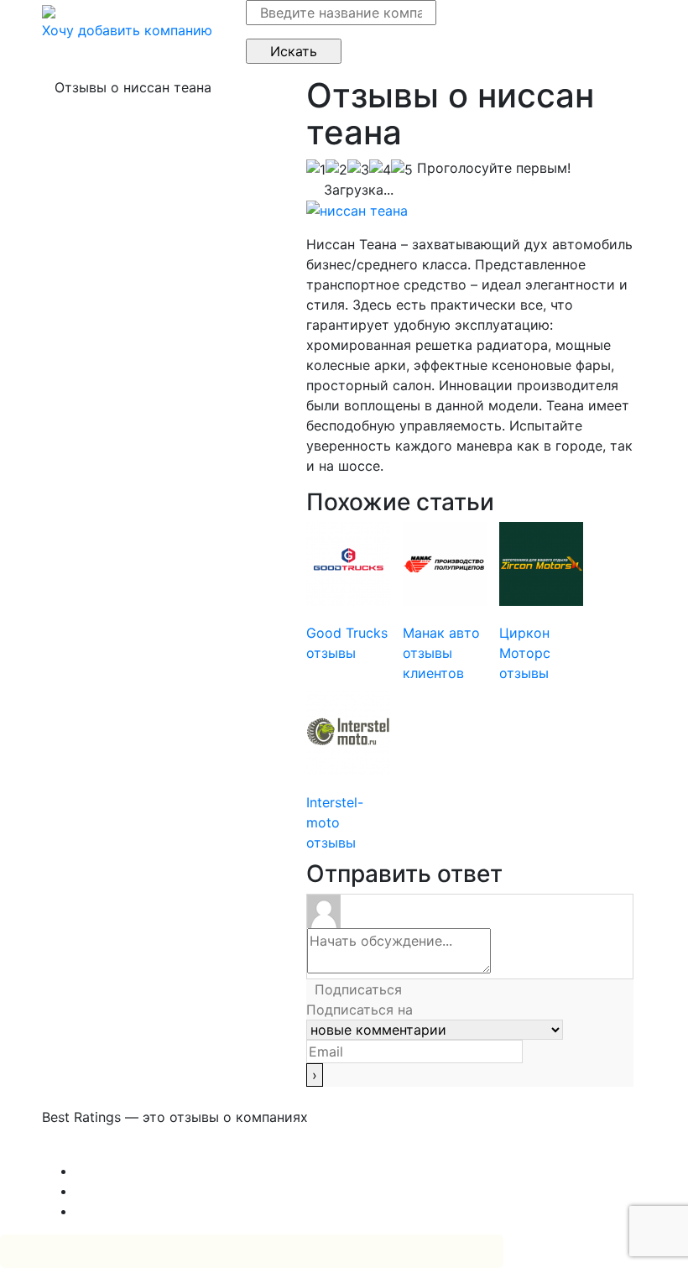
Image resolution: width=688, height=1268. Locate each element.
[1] (316, 169)
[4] (380, 169)
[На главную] (48, 10)
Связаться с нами (100, 1150)
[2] (336, 169)
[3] (358, 169)
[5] (402, 169)
